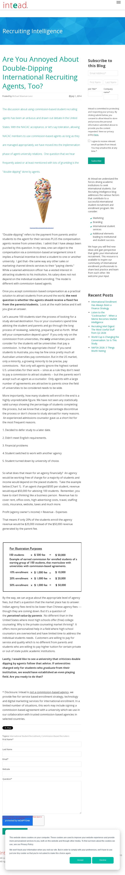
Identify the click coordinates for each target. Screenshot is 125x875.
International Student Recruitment (25, 736)
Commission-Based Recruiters (55, 736)
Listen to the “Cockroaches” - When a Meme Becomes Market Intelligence (104, 317)
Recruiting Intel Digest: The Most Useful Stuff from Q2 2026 (103, 329)
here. (96, 134)
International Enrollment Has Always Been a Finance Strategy (104, 305)
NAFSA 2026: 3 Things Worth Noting (103, 349)
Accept (80, 860)
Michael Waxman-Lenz (22, 96)
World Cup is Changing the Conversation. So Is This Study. (105, 340)
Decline (102, 860)
